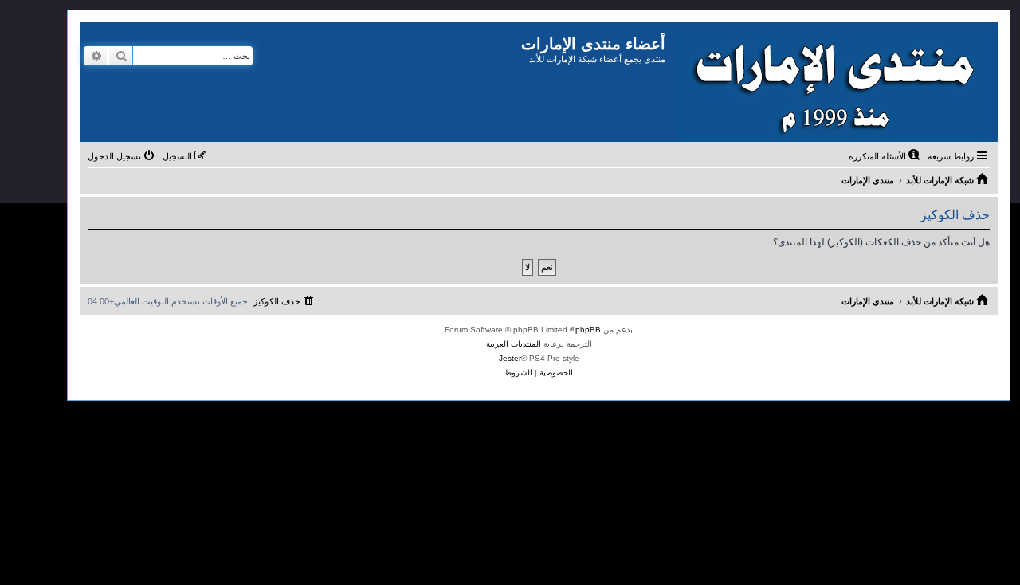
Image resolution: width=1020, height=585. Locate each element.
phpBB (588, 329)
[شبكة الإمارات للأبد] (831, 82)
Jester (510, 358)
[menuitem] (885, 156)
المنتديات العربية (513, 344)
